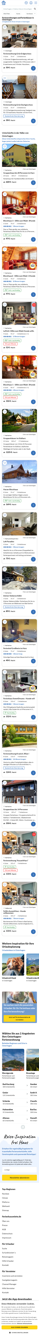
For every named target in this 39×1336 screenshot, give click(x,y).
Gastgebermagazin (9, 1280)
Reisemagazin (7, 1257)
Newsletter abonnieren (19, 1177)
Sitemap (5, 1210)
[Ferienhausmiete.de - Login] (31, 2)
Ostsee (5, 1198)
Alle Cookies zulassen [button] (19, 1327)
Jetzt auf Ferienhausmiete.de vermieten (19, 1018)
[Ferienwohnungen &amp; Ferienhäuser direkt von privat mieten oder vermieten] (3, 2)
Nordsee (5, 1194)
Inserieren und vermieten (12, 1276)
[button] (36, 2)
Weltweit (6, 1206)
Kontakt (5, 1265)
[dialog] (19, 1318)
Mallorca (5, 1202)
